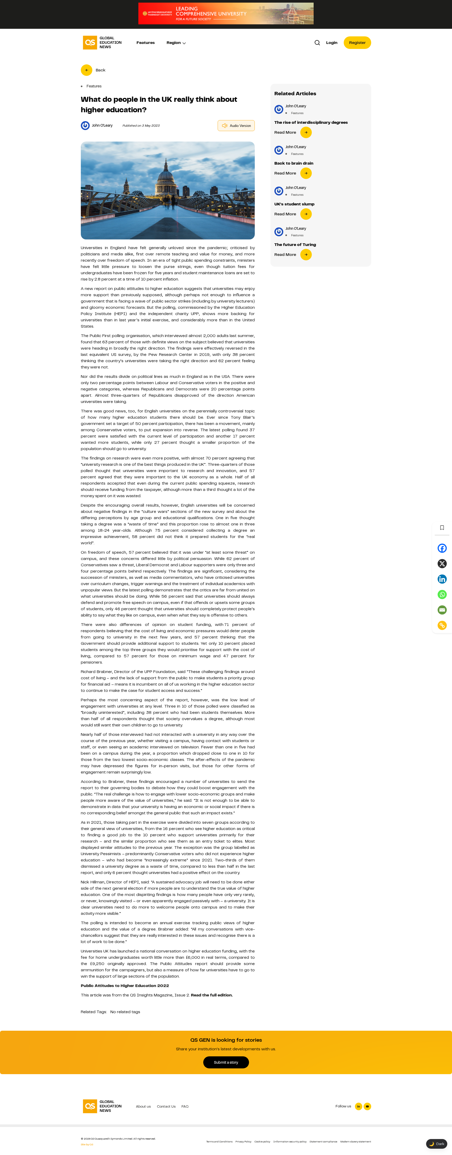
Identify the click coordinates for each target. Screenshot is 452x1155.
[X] (442, 563)
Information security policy (290, 1141)
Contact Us (166, 1106)
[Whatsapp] (442, 594)
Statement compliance (323, 1141)
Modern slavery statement (355, 1141)
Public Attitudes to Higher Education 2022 (125, 985)
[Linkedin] (442, 579)
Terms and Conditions (219, 1141)
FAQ (185, 1106)
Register (357, 42)
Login (331, 42)
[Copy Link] (442, 625)
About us (143, 1106)
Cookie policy (262, 1141)
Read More (285, 132)
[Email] (442, 610)
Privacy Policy (243, 1141)
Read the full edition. (212, 995)
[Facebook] (442, 548)
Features (146, 42)
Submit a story (226, 1062)
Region (174, 42)
